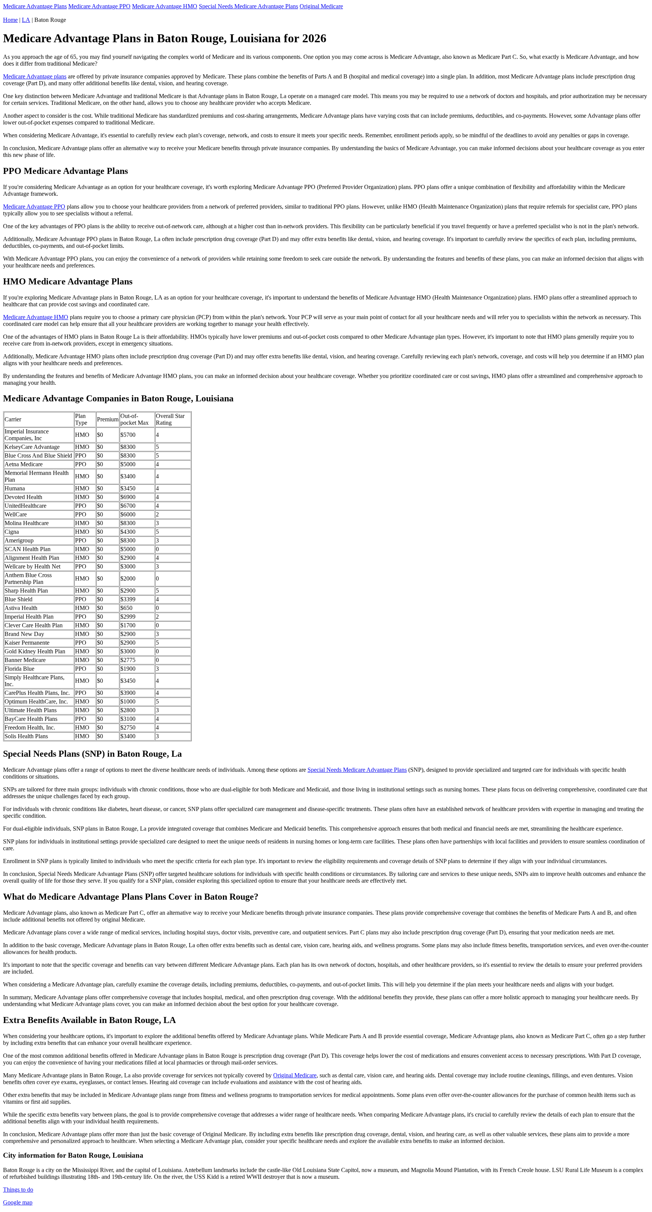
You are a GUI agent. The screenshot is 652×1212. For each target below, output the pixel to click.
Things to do (18, 1189)
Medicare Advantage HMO (164, 6)
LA (26, 20)
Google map (17, 1202)
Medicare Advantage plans (34, 76)
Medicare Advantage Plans (35, 6)
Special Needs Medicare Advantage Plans (248, 6)
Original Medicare (321, 6)
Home (10, 20)
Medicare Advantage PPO (99, 6)
